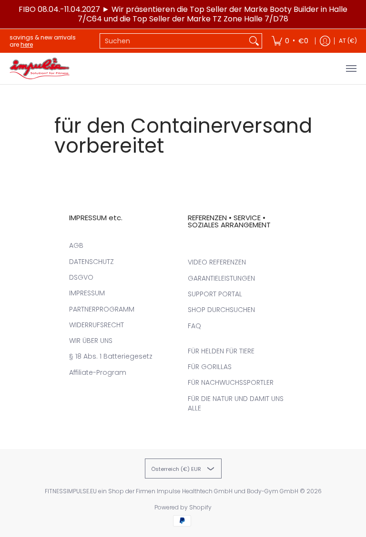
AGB (76, 245)
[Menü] (350, 68)
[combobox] (173, 41)
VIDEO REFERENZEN (217, 262)
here (26, 44)
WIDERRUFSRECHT (96, 325)
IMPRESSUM (87, 293)
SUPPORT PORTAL (215, 294)
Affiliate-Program (97, 372)
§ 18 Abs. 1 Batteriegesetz (110, 356)
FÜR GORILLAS (210, 366)
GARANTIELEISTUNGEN (221, 278)
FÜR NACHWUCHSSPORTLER (231, 382)
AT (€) (348, 41)
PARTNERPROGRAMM (101, 309)
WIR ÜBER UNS (90, 340)
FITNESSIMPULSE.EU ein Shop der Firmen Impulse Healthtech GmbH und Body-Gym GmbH (171, 491)
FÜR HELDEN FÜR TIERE (221, 351)
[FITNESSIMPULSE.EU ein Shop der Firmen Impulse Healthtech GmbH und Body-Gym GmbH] (40, 68)
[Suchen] (254, 41)
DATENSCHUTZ (91, 261)
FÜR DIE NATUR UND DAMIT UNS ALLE (236, 403)
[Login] (325, 41)
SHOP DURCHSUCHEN (221, 309)
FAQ (194, 326)
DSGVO (81, 277)
